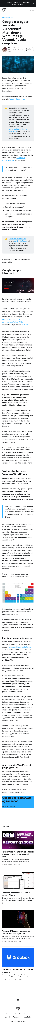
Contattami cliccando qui (17, 239)
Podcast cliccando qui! (17, 99)
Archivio (7, 1017)
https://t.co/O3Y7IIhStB (11, 319)
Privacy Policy (26, 1017)
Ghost (23, 1021)
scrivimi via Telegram (21, 241)
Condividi (28, 49)
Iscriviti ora (6, 804)
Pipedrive (27, 1014)
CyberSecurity (7, 17)
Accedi (17, 806)
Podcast (16, 1017)
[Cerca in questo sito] (29, 9)
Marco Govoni (13, 48)
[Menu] (33, 9)
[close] (33, 3)
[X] (18, 1000)
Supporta (9, 1014)
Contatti (18, 1014)
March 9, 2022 (27, 324)
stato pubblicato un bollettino (20, 647)
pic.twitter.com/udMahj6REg (12, 322)
